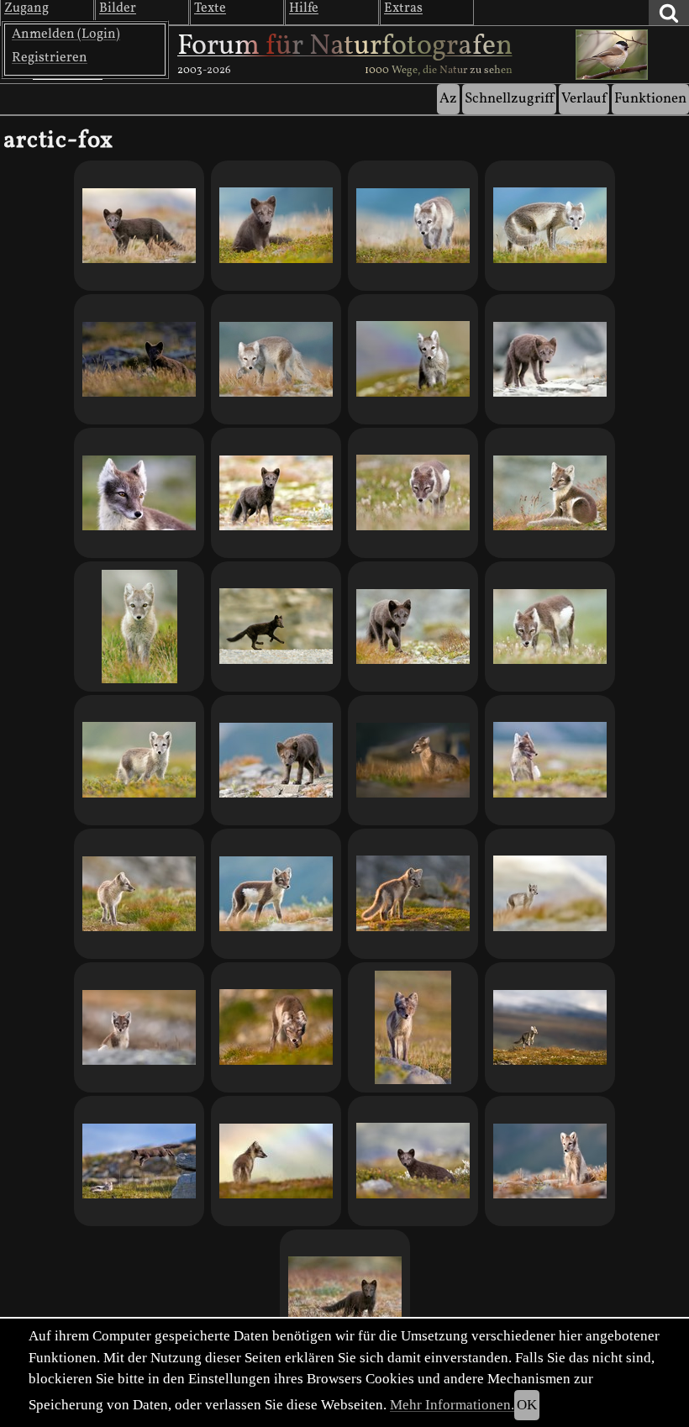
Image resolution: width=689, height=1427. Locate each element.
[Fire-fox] (413, 894)
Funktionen (650, 98)
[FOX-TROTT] (276, 626)
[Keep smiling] (550, 760)
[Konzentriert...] (276, 894)
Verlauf (584, 98)
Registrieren (49, 58)
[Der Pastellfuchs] (276, 493)
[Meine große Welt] (550, 1027)
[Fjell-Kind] (345, 1295)
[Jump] (139, 1161)
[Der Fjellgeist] (139, 359)
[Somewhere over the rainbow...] (413, 359)
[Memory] (139, 1027)
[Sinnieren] (413, 760)
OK (527, 1405)
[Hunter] (413, 493)
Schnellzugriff (509, 98)
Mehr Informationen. (452, 1405)
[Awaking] (550, 493)
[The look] (550, 626)
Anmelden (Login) (66, 34)
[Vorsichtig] (413, 626)
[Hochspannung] (550, 1161)
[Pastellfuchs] (550, 894)
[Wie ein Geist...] (413, 1027)
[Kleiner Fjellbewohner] (139, 760)
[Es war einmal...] (276, 1027)
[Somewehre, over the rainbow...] (276, 1161)
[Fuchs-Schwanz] (550, 226)
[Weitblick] (139, 894)
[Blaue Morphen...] (276, 760)
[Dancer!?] (276, 359)
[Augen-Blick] (276, 226)
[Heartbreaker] (139, 226)
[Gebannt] (550, 359)
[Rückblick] (139, 493)
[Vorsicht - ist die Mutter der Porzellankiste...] (413, 226)
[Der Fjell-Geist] (413, 1161)
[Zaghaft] (139, 626)
